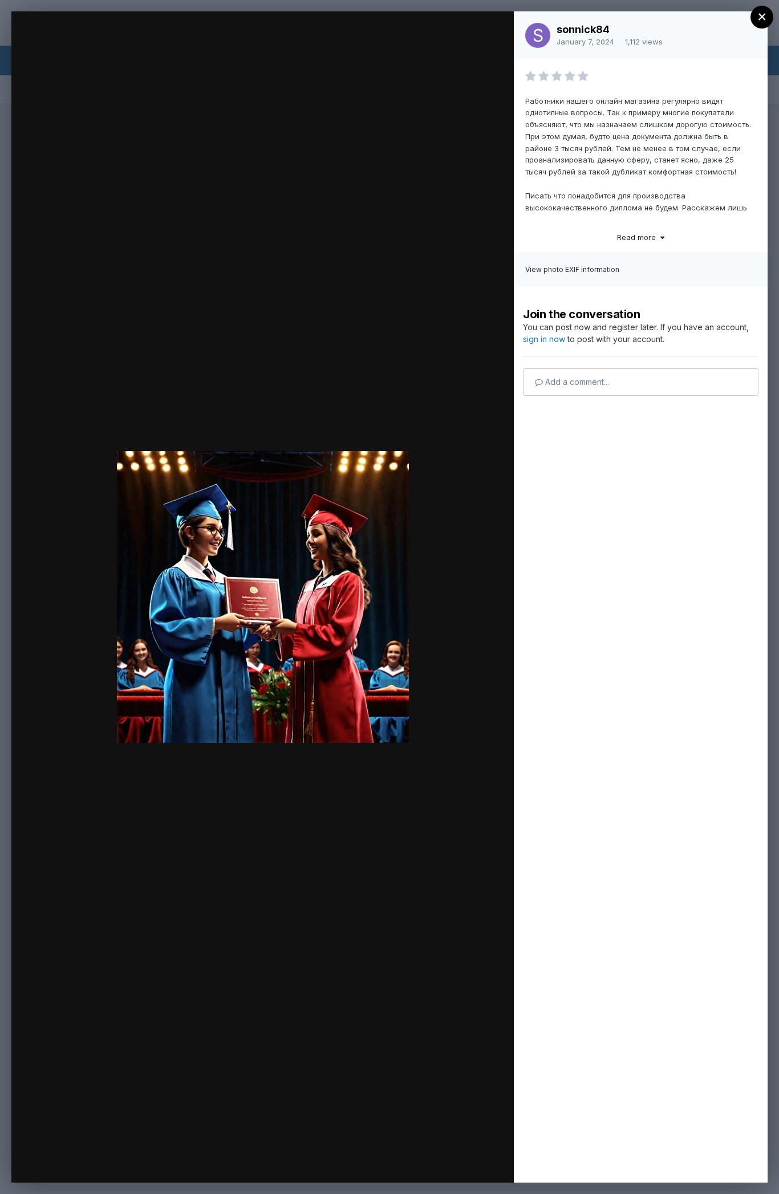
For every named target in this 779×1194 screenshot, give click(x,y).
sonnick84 (583, 29)
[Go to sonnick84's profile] (537, 35)
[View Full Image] (494, 32)
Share (475, 1162)
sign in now (544, 339)
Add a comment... (576, 382)
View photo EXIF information (572, 269)
